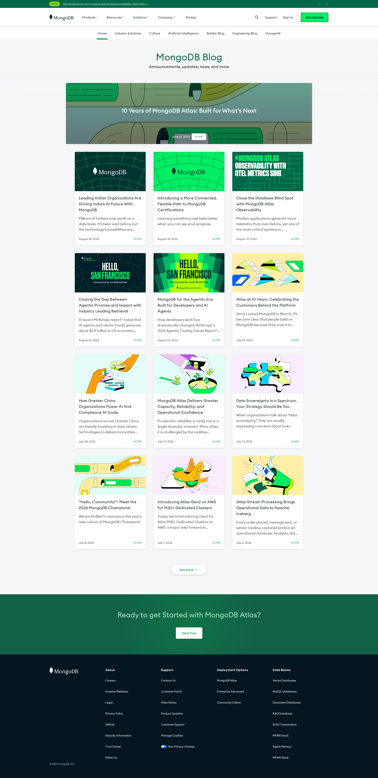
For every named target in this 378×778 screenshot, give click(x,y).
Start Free (189, 633)
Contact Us (168, 680)
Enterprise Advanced (230, 691)
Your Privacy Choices (181, 746)
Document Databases (287, 702)
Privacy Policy (114, 713)
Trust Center (113, 746)
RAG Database (282, 713)
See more (187, 570)
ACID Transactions (285, 724)
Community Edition (229, 702)
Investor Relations (116, 691)
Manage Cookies (172, 735)
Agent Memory (282, 746)
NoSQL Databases (285, 691)
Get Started (314, 17)
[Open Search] (257, 17)
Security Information (118, 735)
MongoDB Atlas (227, 680)
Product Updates (172, 713)
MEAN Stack (281, 757)
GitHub (110, 724)
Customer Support (172, 724)
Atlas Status (169, 702)
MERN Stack (281, 735)
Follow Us (111, 757)
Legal (109, 702)
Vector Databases (284, 680)
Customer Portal (171, 691)
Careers (110, 680)
